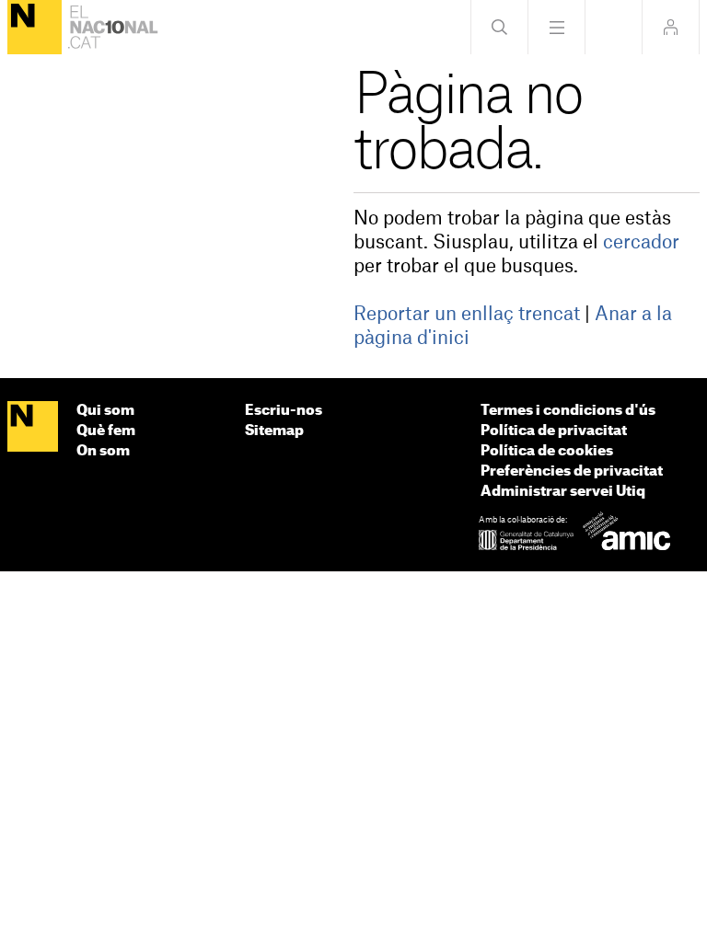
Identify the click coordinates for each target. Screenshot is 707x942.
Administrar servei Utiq (563, 492)
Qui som (105, 411)
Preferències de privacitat (572, 471)
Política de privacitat (554, 431)
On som (103, 451)
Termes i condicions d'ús (568, 411)
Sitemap (274, 431)
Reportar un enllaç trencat (467, 314)
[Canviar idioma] (613, 27)
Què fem (105, 431)
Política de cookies (547, 451)
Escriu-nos (283, 411)
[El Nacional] (34, 27)
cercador (641, 243)
